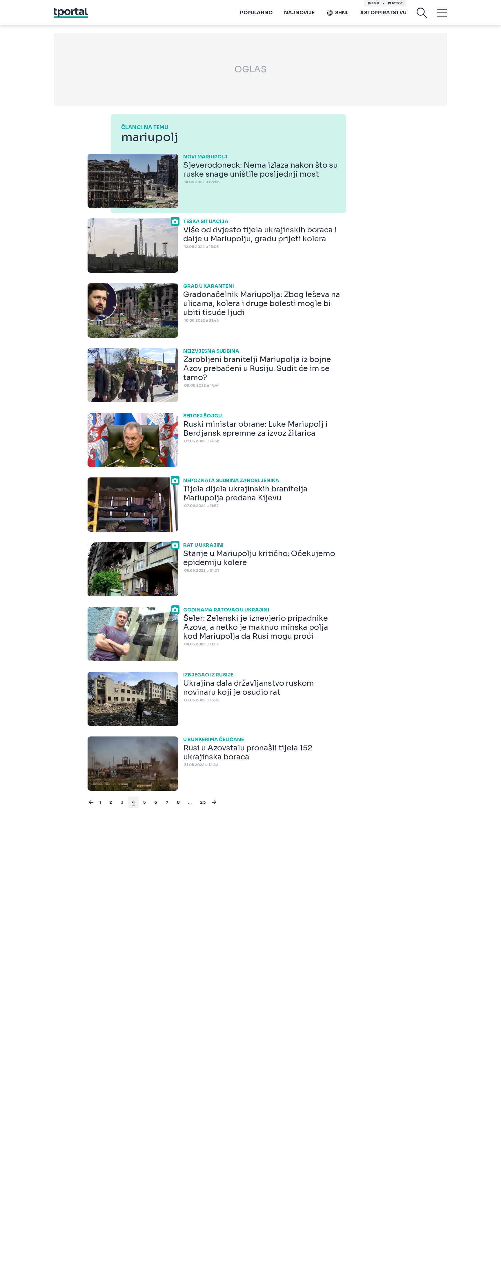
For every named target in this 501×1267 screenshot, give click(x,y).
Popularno (256, 13)
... (190, 802)
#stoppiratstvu (383, 13)
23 (203, 802)
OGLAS (250, 69)
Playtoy (395, 3)
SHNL (342, 13)
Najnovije (299, 13)
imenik (374, 3)
